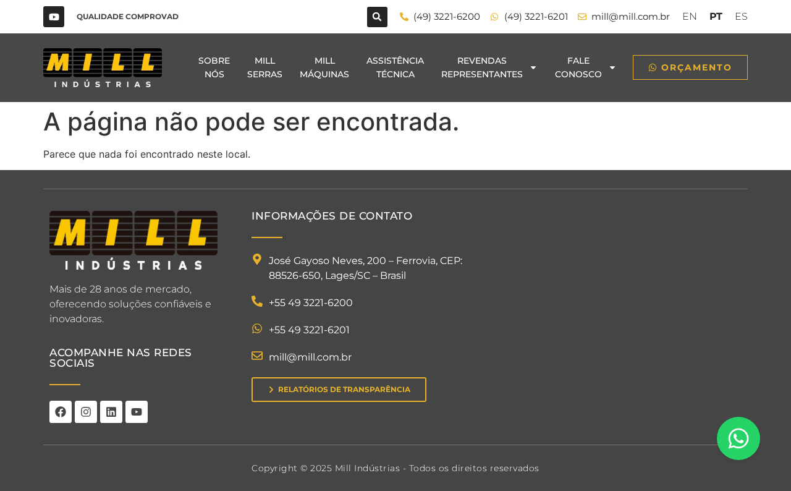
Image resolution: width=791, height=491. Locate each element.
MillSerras (264, 67)
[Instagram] (86, 412)
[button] (377, 17)
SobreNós (214, 67)
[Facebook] (60, 412)
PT (715, 16)
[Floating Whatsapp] (738, 438)
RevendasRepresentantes (482, 67)
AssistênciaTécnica (395, 67)
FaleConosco (578, 67)
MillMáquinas (324, 67)
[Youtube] (53, 16)
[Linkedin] (111, 412)
